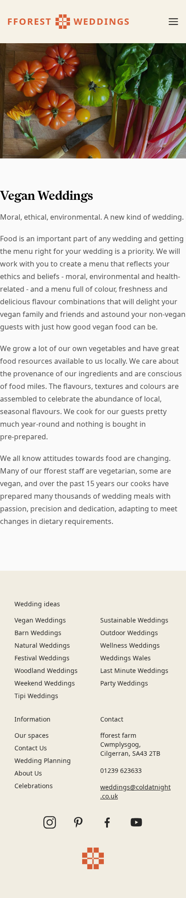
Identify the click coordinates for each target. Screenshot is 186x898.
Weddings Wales (125, 658)
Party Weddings (124, 683)
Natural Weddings (42, 645)
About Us (28, 773)
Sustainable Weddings (134, 620)
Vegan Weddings (40, 620)
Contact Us (30, 748)
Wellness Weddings (130, 645)
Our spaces (31, 735)
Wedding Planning (42, 760)
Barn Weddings (37, 632)
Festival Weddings (42, 658)
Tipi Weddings (36, 695)
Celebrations (33, 785)
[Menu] (173, 21)
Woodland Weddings (46, 670)
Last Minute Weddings (134, 670)
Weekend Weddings (44, 683)
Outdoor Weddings (129, 632)
